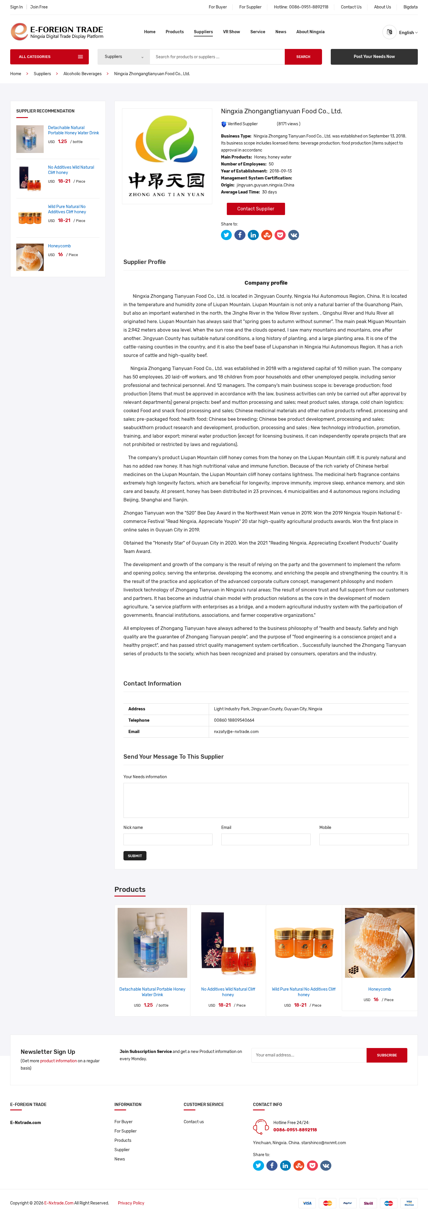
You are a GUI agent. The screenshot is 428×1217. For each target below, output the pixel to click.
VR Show (231, 31)
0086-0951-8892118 (308, 7)
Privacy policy (131, 1203)
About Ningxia (310, 31)
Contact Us (351, 7)
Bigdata (411, 7)
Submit (135, 856)
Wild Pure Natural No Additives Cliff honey (67, 209)
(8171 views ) (288, 123)
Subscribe (387, 1055)
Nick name (133, 827)
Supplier (122, 1149)
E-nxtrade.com (58, 1203)
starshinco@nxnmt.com (323, 1142)
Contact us (194, 1121)
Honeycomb (59, 246)
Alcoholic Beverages (82, 73)
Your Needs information (145, 776)
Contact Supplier (255, 209)
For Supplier (250, 7)
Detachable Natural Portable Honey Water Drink (73, 130)
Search (303, 57)
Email (226, 827)
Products (175, 31)
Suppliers (203, 31)
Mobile (325, 827)
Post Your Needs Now (374, 56)
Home (149, 31)
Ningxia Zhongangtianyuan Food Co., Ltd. (152, 73)
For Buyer (218, 7)
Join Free (39, 7)
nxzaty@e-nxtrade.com (236, 731)
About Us (382, 7)
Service (257, 31)
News (280, 31)
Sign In (16, 7)
